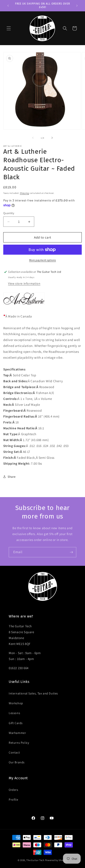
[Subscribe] (71, 552)
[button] (9, 28)
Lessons (14, 713)
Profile (13, 799)
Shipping (24, 193)
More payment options (42, 260)
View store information (24, 283)
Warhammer (17, 733)
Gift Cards (16, 723)
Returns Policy (19, 743)
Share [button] (12, 477)
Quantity (8, 213)
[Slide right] (52, 138)
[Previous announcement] (8, 5)
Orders (13, 790)
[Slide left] (33, 138)
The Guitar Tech (35, 860)
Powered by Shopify (56, 860)
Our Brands (17, 762)
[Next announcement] (77, 5)
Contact (14, 752)
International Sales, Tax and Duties (33, 693)
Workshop (16, 703)
